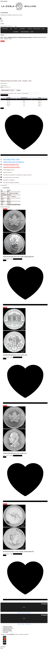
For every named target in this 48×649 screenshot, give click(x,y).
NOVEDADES (5, 28)
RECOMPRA (15, 31)
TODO (5, 37)
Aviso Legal (5, 632)
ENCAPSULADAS (36, 28)
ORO (11, 28)
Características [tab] (6, 187)
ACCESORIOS (22, 28)
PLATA (15, 28)
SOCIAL (43, 28)
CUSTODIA (29, 28)
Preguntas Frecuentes (7, 626)
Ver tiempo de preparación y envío (11, 164)
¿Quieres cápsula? (5, 90)
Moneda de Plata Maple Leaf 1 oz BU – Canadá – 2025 (14, 453)
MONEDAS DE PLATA (12, 37)
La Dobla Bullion (4, 12)
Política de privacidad (7, 630)
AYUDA (32, 31)
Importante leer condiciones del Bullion (11, 167)
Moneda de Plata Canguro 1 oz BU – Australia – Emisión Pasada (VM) (18, 551)
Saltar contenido (3, 1)
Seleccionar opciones (17, 259)
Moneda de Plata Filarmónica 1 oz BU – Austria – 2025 (15, 355)
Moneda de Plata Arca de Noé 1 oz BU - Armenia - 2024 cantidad (13, 93)
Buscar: (2, 26)
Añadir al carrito (4, 95)
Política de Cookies (7, 629)
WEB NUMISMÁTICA (25, 31)
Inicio (1, 37)
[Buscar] (15, 26)
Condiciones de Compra (8, 628)
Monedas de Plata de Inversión (25, 37)
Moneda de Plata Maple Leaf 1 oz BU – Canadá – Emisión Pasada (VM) (18, 256)
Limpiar (18, 90)
